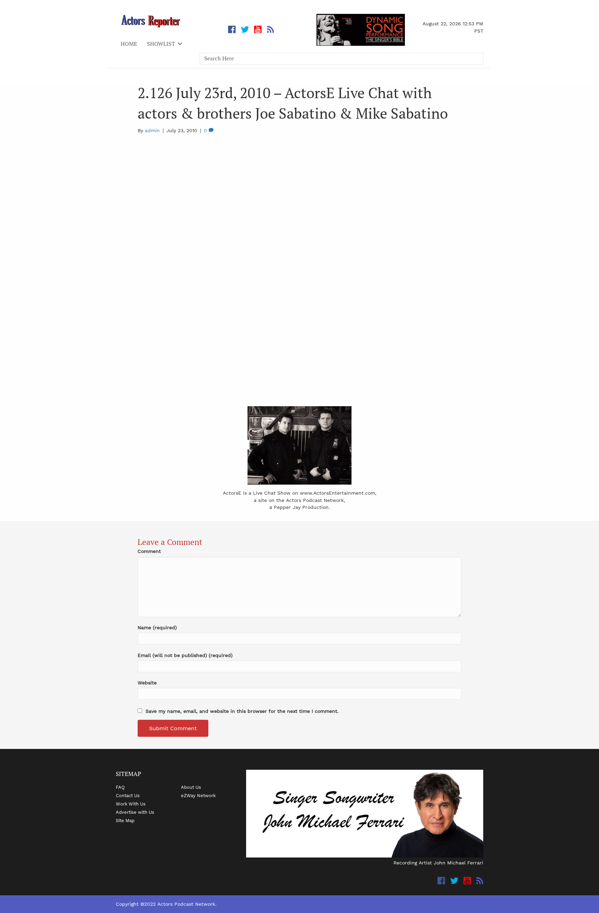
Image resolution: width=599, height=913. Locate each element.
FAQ (120, 787)
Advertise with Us (135, 812)
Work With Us (131, 803)
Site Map (125, 820)
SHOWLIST (161, 44)
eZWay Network (198, 795)
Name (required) (157, 627)
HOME (129, 44)
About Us (191, 787)
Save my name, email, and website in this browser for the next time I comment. (242, 711)
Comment (149, 551)
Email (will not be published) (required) (185, 655)
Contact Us (128, 795)
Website (147, 682)
